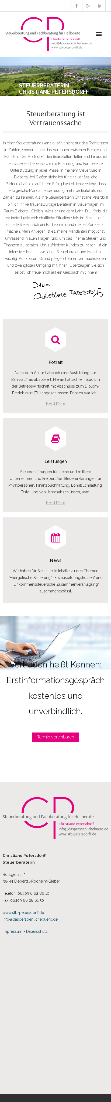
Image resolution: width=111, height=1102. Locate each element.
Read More (55, 403)
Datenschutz (37, 931)
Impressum (12, 931)
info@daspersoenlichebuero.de (30, 919)
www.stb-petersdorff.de (23, 912)
